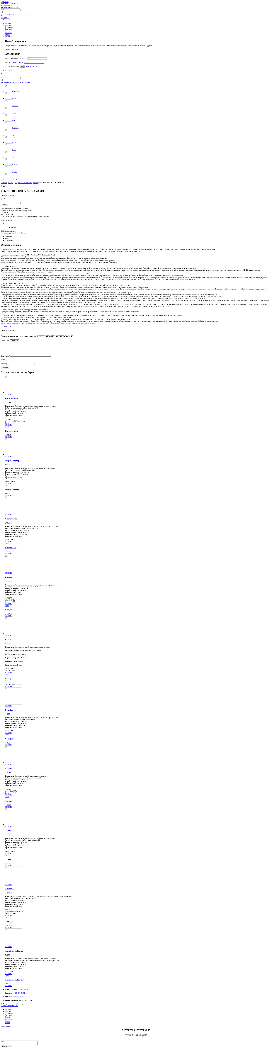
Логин (7, 1023)
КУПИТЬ (4, 205)
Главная (4, 183)
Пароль (14, 62)
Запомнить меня (13, 66)
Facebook (4, 1006)
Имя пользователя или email (16, 58)
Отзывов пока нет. (7, 195)
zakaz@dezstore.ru (16, 997)
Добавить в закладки (8, 231)
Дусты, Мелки (14, 233)
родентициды (16, 14)
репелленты (25, 14)
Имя (3, 360)
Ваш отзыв (5, 356)
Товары (10, 183)
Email (3, 364)
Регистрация (9, 70)
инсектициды (6, 14)
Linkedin (15, 1006)
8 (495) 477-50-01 (19, 993)
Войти (7, 37)
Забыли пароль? (18, 62)
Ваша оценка (5, 340)
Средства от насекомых (23, 183)
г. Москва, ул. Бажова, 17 (20, 989)
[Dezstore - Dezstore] (4, 2)
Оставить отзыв (6, 326)
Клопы (35, 183)
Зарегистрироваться (12, 49)
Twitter (9, 1006)
